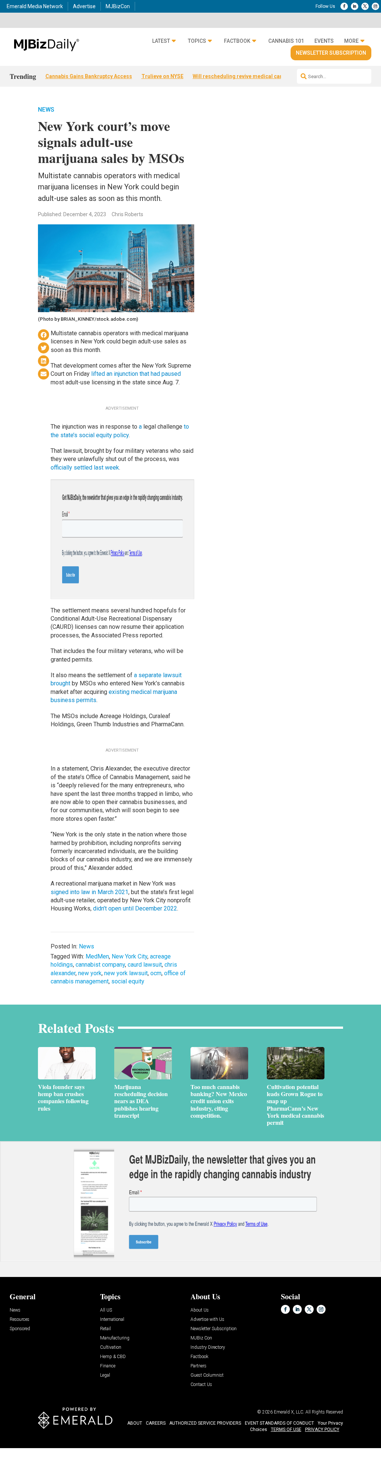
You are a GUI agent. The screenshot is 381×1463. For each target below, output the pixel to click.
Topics (197, 41)
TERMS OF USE (286, 1429)
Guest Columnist (207, 1375)
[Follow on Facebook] (344, 6)
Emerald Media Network (35, 6)
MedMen (97, 956)
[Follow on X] (365, 6)
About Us (199, 1310)
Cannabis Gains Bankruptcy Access (88, 76)
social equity (127, 981)
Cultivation (110, 1347)
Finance (107, 1366)
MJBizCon (118, 6)
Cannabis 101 (286, 41)
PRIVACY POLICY (322, 1429)
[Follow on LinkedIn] (354, 6)
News (46, 109)
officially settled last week (85, 467)
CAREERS (156, 1423)
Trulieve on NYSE (162, 76)
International (112, 1319)
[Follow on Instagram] (375, 6)
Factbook (237, 41)
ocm (155, 973)
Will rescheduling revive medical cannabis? (246, 76)
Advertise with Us (207, 1319)
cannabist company (100, 964)
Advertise (84, 6)
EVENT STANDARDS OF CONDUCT (279, 1423)
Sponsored (20, 1328)
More (351, 41)
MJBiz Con (201, 1338)
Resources (19, 1319)
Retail (105, 1328)
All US (106, 1310)
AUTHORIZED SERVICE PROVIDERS (205, 1423)
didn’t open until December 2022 (135, 908)
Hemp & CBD (113, 1356)
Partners (198, 1366)
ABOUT (134, 1423)
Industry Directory (207, 1347)
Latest (161, 41)
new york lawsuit (126, 973)
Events (324, 41)
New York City (129, 956)
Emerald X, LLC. (289, 1412)
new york (90, 973)
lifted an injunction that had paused (136, 373)
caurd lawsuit (145, 964)
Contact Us (201, 1384)
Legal (105, 1375)
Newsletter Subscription (331, 53)
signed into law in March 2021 (89, 892)
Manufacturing (114, 1338)
